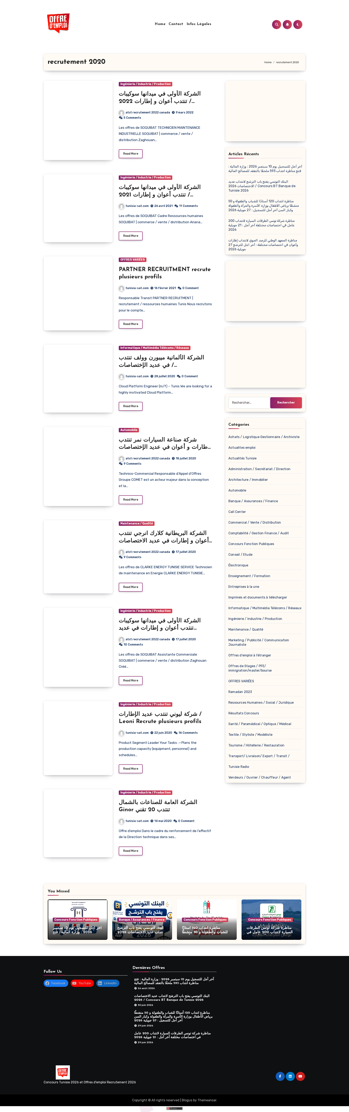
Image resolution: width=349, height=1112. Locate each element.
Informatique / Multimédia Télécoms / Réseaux (154, 348)
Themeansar (207, 1100)
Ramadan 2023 (240, 692)
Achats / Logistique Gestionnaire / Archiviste (264, 437)
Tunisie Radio (238, 767)
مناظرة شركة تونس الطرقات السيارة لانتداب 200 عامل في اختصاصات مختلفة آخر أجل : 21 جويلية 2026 (261, 225)
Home (160, 24)
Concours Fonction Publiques (251, 544)
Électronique (238, 565)
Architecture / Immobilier (248, 480)
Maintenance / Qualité (136, 523)
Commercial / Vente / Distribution (254, 522)
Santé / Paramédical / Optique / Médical (259, 724)
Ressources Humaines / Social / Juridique (261, 702)
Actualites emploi (241, 448)
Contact (176, 24)
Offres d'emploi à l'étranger (249, 655)
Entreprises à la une (243, 587)
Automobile (128, 430)
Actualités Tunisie (242, 458)
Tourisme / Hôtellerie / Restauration (256, 745)
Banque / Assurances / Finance (253, 501)
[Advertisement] (266, 112)
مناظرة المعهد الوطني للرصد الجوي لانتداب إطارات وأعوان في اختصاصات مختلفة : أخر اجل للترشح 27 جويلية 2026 (263, 244)
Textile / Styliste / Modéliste (250, 735)
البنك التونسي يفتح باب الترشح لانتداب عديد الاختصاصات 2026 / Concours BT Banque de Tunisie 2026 (261, 186)
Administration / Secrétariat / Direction (259, 469)
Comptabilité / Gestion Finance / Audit (258, 533)
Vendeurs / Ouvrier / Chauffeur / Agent (259, 777)
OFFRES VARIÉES (132, 259)
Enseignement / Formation (249, 576)
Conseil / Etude (240, 555)
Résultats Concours (243, 713)
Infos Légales (199, 24)
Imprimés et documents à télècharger (257, 597)
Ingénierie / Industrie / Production (145, 84)
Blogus (187, 1100)
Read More (130, 153)
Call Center (237, 512)
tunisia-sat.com (137, 206)
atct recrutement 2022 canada (148, 112)
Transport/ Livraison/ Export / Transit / (259, 756)
